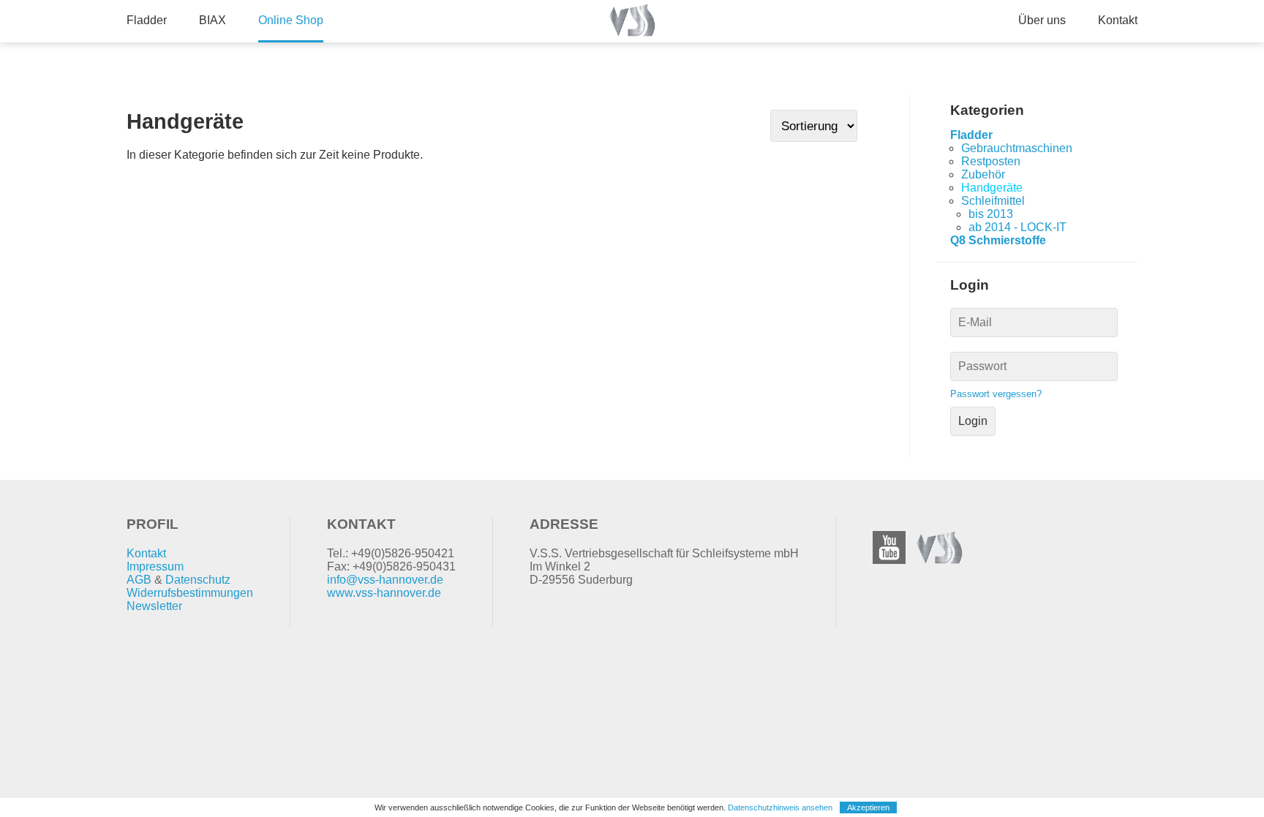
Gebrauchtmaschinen (1016, 148)
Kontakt (1117, 20)
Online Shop (290, 20)
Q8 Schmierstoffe (998, 240)
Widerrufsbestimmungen (190, 593)
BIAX (212, 20)
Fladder (147, 20)
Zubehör (983, 174)
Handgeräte (992, 187)
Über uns (1042, 20)
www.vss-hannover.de (384, 593)
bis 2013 (990, 214)
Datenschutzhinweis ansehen (780, 807)
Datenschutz (197, 579)
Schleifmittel (993, 201)
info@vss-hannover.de (385, 579)
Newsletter (154, 606)
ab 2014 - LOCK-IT (1017, 227)
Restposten (990, 161)
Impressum (155, 566)
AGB (139, 579)
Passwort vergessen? (996, 393)
